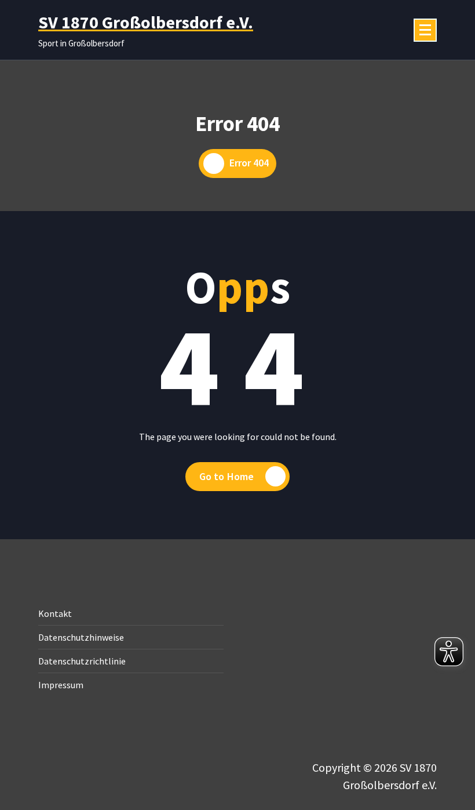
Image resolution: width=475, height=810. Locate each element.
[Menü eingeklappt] (425, 30)
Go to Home (226, 476)
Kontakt (55, 613)
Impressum (60, 685)
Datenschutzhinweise (81, 637)
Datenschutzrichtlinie (82, 661)
